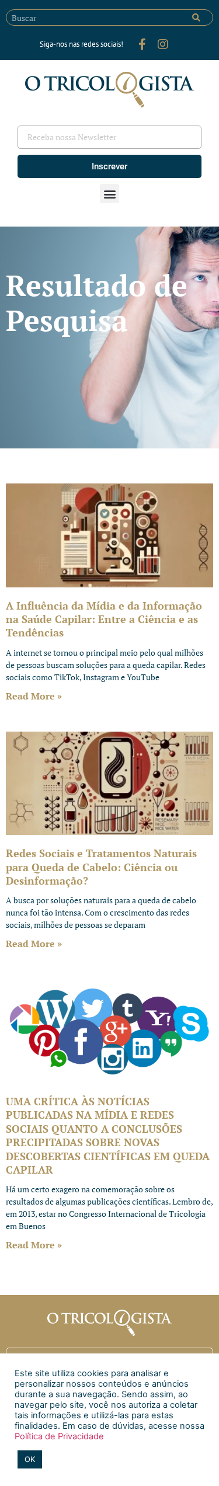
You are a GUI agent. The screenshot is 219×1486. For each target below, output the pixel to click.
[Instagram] (163, 44)
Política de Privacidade (59, 1436)
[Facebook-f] (142, 44)
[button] (109, 193)
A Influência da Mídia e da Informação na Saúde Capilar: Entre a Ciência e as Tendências (104, 619)
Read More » (34, 696)
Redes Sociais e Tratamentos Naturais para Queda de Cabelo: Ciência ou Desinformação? (101, 867)
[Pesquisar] (196, 17)
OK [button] (30, 1459)
